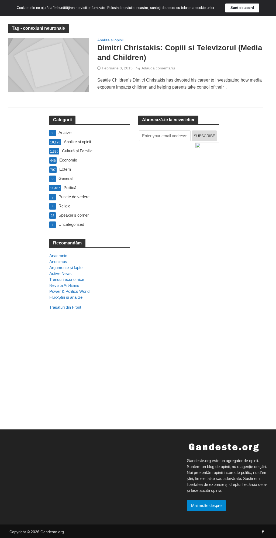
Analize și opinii (110, 40)
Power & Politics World (69, 291)
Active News (60, 273)
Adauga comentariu (158, 68)
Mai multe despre (206, 505)
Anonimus (58, 261)
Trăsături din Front (65, 307)
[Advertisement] (89, 369)
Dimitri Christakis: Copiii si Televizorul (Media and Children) (179, 52)
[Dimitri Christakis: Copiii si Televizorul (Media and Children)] (48, 65)
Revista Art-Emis (64, 285)
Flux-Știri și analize (65, 297)
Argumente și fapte (65, 267)
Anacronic (58, 255)
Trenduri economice (66, 279)
